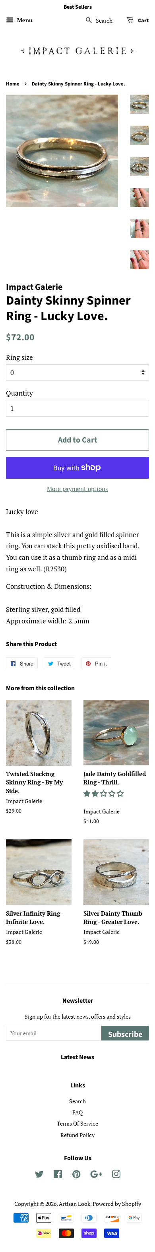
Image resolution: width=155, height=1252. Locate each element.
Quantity (19, 393)
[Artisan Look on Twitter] (39, 1175)
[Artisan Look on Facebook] (57, 1175)
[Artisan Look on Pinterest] (76, 1175)
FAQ (77, 1112)
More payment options (77, 489)
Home (12, 83)
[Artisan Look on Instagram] (116, 1175)
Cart (143, 21)
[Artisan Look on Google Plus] (96, 1175)
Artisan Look (74, 1203)
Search (77, 1101)
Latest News (77, 1057)
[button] (104, 793)
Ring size (19, 357)
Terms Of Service (77, 1123)
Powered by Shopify (117, 1203)
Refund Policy (77, 1135)
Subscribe (125, 1034)
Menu (24, 20)
